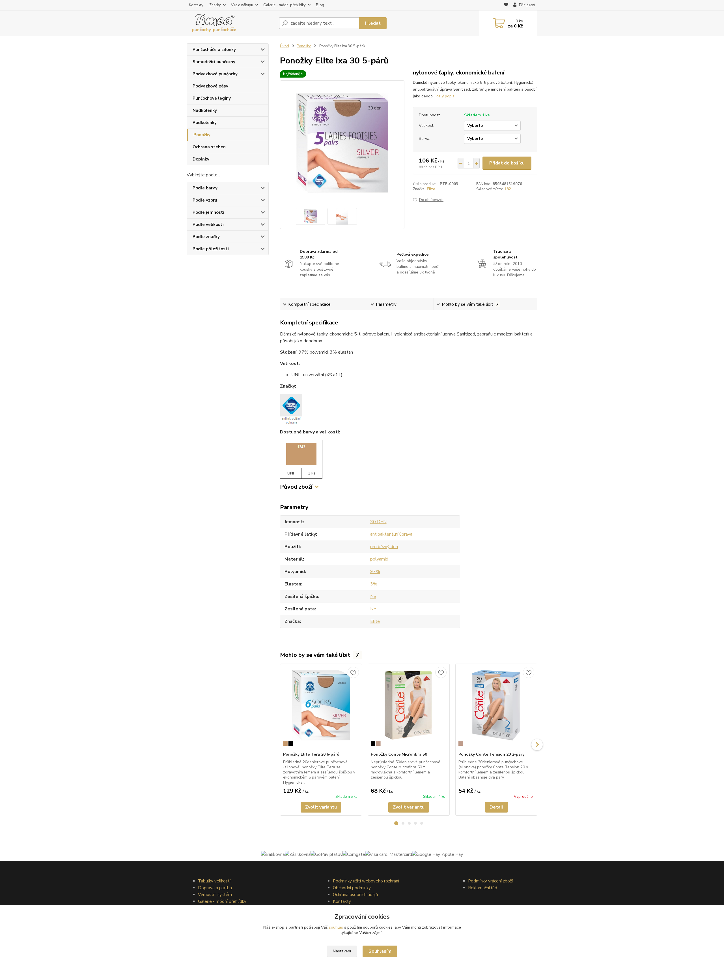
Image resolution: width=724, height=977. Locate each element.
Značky (215, 5)
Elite (431, 189)
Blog (320, 5)
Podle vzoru (205, 200)
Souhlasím (380, 951)
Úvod (284, 46)
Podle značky (206, 237)
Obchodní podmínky (352, 888)
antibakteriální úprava (391, 534)
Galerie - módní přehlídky (284, 5)
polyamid (379, 559)
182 (507, 189)
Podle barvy (205, 188)
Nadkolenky (205, 110)
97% (375, 571)
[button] (396, 823)
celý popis (445, 96)
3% (373, 584)
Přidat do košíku (507, 163)
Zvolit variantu (321, 807)
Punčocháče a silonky (214, 49)
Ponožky (201, 135)
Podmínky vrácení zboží (490, 881)
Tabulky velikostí (214, 881)
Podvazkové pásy (210, 86)
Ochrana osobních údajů (355, 894)
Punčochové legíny (212, 98)
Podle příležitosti (211, 249)
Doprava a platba (215, 888)
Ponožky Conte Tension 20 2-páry (491, 754)
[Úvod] (230, 23)
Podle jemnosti (208, 212)
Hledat (373, 23)
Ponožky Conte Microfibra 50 (399, 754)
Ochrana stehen (209, 147)
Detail (496, 807)
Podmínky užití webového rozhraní (366, 881)
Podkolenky (205, 122)
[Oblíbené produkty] (506, 5)
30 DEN (378, 522)
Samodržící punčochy (214, 62)
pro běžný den (384, 547)
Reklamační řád (482, 888)
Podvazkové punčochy (215, 74)
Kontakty (196, 5)
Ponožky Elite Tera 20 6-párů (311, 754)
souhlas (336, 927)
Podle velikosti (208, 224)
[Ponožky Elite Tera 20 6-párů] (321, 708)
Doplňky (201, 159)
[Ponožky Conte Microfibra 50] (409, 708)
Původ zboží (296, 487)
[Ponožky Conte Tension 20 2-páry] (496, 708)
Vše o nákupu (242, 5)
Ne (373, 596)
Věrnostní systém (215, 894)
